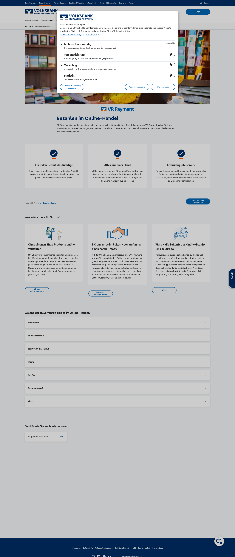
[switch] (172, 54)
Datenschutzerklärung (71, 34)
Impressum (91, 34)
